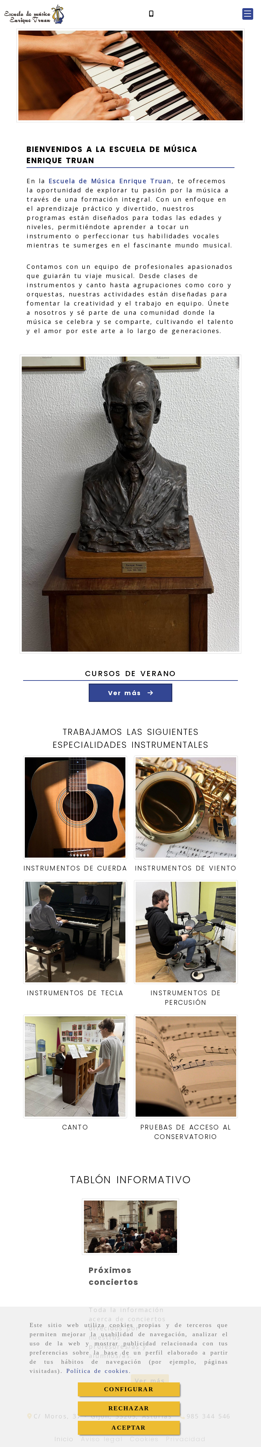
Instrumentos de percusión (186, 997)
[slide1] (132, 118)
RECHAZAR (128, 1408)
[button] (247, 14)
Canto (75, 1127)
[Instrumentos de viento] (186, 808)
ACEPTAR (128, 1427)
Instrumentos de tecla (75, 993)
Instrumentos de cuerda (75, 868)
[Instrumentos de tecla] (75, 932)
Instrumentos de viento (186, 868)
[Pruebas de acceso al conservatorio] (186, 1067)
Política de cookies (97, 1370)
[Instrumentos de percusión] (186, 932)
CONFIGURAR (129, 1389)
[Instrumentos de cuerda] (75, 808)
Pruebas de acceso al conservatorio (185, 1132)
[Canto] (75, 1067)
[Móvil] (151, 14)
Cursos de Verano (130, 673)
